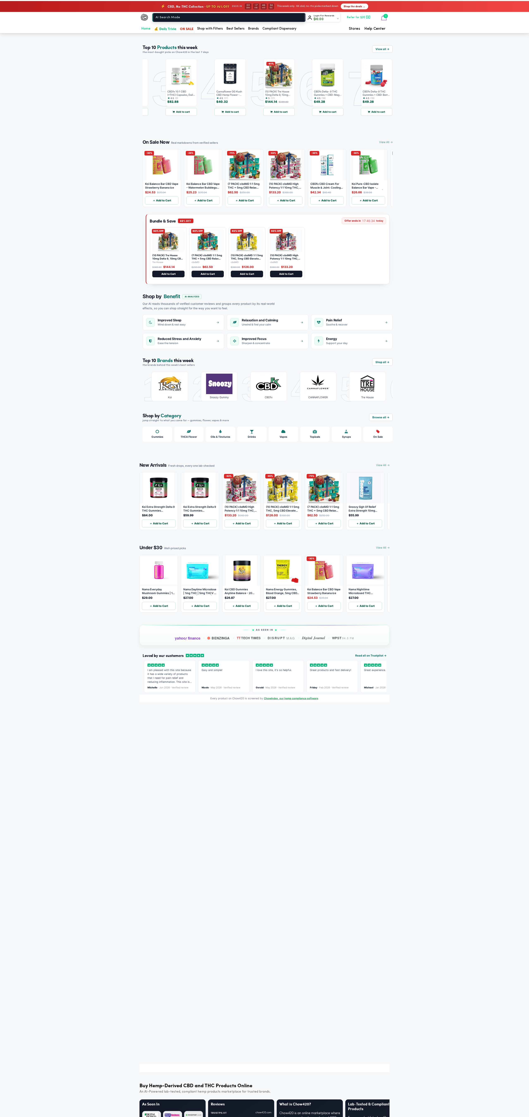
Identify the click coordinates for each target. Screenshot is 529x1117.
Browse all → (380, 417)
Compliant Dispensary (279, 28)
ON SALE (186, 28)
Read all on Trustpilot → (370, 655)
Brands (253, 28)
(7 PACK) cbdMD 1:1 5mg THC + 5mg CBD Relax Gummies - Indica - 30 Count (207, 260)
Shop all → (382, 362)
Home (145, 28)
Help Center (374, 29)
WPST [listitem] (343, 638)
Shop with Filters (210, 28)
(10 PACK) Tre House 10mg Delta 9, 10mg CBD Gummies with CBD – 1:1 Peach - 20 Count (167, 260)
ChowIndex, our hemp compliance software (291, 698)
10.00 (318, 19)
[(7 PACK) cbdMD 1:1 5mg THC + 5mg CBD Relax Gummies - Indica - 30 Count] (208, 240)
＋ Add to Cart (162, 200)
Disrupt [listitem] (281, 638)
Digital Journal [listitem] (313, 637)
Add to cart (164, 111)
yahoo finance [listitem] (187, 638)
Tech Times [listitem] (249, 638)
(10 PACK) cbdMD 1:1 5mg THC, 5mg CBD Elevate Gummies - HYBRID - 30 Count (247, 260)
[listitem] (167, 386)
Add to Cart (168, 273)
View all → (382, 49)
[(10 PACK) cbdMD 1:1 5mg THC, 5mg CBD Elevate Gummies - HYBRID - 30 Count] (247, 240)
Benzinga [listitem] (221, 638)
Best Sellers (235, 28)
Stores (354, 29)
